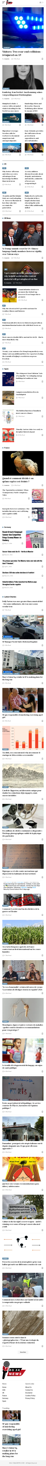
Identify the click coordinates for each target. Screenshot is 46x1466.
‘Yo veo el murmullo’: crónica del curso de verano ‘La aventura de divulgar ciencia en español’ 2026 (22, 988)
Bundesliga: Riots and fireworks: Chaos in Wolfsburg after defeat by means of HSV (34, 107)
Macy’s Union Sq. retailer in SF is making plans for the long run (10, 1452)
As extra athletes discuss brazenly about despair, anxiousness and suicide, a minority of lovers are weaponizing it (34, 177)
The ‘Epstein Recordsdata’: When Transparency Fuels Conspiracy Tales (15, 492)
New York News (8, 638)
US (5, 164)
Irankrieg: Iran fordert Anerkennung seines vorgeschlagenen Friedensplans (22, 93)
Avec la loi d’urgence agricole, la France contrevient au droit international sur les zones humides (21, 949)
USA (4, 168)
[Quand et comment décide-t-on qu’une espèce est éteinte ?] (23, 463)
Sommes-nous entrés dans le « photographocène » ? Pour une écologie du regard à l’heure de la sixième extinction (20, 1340)
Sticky (17, 638)
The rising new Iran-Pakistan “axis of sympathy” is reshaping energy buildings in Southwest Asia (29, 375)
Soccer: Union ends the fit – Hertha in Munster (17, 551)
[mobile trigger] (4, 2)
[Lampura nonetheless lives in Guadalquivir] (8, 398)
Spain (6, 369)
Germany (7, 47)
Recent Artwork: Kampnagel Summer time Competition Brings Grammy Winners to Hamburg (12, 536)
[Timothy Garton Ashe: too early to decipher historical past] (8, 435)
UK (4, 245)
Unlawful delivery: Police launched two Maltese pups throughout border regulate (19, 583)
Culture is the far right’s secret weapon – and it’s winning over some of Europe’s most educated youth (21, 1224)
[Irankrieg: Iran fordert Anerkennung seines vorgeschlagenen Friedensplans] (23, 77)
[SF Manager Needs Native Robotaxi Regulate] (23, 627)
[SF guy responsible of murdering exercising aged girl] (23, 700)
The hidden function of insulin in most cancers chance (28, 412)
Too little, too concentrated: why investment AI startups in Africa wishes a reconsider (21, 753)
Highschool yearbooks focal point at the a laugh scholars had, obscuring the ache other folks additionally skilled (34, 202)
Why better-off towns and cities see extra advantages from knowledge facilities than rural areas (10, 176)
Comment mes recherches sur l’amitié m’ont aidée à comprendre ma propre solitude (22, 1301)
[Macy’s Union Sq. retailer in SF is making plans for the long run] (23, 662)
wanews (6, 59)
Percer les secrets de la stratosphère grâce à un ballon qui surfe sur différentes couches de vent (21, 1263)
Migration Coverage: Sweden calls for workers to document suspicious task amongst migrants (10, 136)
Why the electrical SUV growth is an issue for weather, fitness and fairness (19, 309)
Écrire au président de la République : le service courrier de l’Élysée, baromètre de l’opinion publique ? (21, 1105)
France (5, 749)
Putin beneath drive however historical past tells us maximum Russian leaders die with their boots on (22, 324)
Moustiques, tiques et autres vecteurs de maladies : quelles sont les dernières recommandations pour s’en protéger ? (22, 1027)
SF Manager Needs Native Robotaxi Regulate (20, 642)
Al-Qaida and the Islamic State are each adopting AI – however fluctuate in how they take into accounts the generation (11, 202)
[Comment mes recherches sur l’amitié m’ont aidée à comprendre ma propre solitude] (23, 1285)
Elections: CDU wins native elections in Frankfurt (18, 572)
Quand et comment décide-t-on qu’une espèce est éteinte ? (17, 480)
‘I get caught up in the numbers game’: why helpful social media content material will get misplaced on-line (22, 276)
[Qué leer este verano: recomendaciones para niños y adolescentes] (23, 1169)
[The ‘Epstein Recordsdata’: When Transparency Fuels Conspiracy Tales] (38, 496)
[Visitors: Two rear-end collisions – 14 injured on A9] (23, 27)
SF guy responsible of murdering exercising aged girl (11, 1426)
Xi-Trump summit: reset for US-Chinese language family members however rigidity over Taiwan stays (22, 251)
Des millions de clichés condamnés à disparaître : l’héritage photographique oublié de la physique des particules (22, 833)
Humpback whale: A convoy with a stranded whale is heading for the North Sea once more (11, 107)
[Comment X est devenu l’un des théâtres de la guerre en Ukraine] (23, 894)
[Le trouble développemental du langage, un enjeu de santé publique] (23, 1050)
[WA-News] (9, 2)
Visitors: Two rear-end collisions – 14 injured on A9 (22, 53)
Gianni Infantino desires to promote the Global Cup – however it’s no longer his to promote (29, 293)
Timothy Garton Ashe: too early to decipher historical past (29, 430)
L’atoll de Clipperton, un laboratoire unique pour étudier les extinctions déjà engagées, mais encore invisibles (21, 793)
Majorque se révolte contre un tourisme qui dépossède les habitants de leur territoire (20, 872)
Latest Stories (10, 597)
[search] (35, 2)
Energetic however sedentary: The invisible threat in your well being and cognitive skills (15, 511)
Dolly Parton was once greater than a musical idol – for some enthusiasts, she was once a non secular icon (22, 604)
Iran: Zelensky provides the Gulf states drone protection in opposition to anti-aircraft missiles (34, 136)
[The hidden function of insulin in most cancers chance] (8, 417)
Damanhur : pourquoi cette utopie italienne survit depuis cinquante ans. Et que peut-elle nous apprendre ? (22, 1146)
